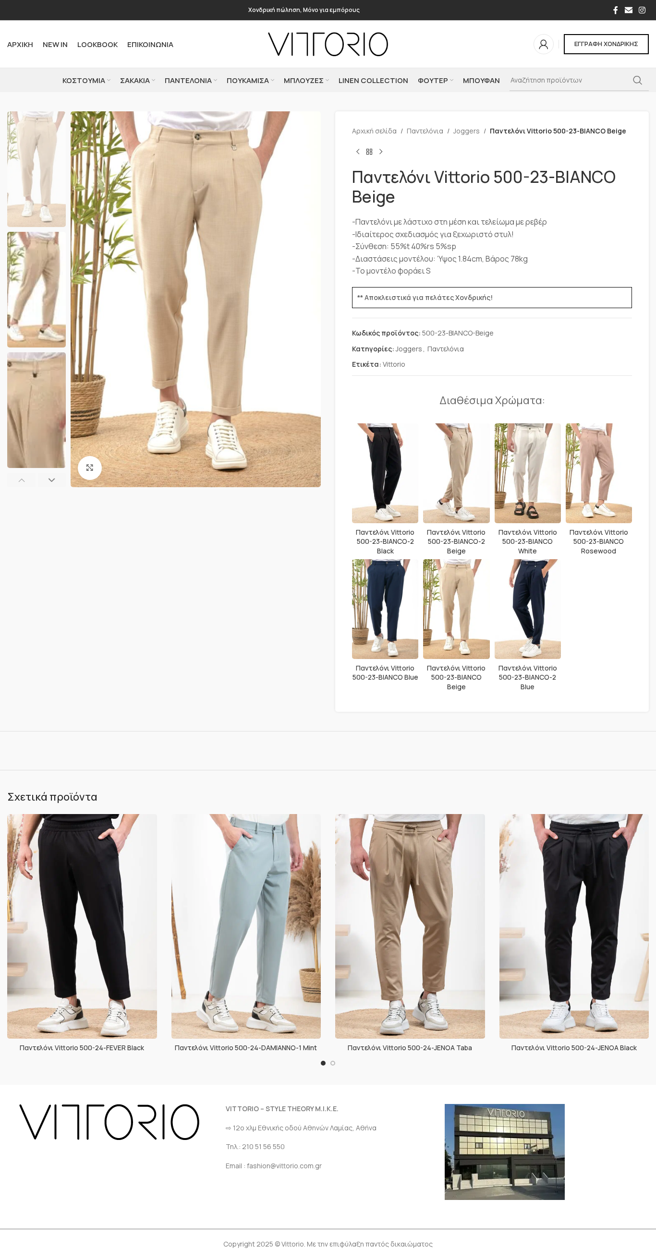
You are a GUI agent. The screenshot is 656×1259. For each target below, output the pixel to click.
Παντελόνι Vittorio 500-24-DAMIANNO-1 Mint (246, 1047)
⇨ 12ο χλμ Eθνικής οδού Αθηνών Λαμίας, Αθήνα (301, 1127)
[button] (21, 480)
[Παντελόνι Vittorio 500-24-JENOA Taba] (410, 926)
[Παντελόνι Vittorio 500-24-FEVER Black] (82, 926)
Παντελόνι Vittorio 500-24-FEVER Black (82, 1047)
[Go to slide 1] (323, 1063)
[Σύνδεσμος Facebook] (615, 10)
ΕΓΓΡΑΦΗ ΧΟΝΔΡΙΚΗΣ (606, 43)
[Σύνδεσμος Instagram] (642, 10)
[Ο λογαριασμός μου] (544, 44)
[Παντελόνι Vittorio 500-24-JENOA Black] (574, 926)
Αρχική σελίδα (374, 130)
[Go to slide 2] (332, 1063)
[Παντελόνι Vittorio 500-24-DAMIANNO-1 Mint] (246, 926)
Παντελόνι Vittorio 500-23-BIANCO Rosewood (599, 541)
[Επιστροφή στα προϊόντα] (369, 151)
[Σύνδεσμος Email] (628, 10)
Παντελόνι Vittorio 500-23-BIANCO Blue (385, 672)
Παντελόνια (425, 130)
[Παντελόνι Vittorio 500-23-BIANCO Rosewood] (599, 473)
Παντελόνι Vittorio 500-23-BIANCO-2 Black (385, 541)
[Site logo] (328, 43)
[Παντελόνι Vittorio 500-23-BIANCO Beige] (456, 609)
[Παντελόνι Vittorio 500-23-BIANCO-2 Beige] (456, 473)
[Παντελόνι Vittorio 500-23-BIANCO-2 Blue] (528, 609)
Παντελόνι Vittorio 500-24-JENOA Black (574, 1047)
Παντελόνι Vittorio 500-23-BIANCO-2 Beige (456, 541)
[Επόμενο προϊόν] (381, 151)
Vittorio (394, 364)
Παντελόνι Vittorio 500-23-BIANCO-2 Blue (527, 677)
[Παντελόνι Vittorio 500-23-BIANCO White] (528, 473)
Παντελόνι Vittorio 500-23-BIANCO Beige (456, 677)
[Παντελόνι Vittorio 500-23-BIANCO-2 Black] (385, 473)
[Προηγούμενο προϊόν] (358, 151)
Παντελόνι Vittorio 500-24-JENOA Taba (410, 1047)
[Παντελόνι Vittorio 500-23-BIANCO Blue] (385, 609)
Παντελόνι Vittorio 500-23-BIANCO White (527, 541)
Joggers (466, 130)
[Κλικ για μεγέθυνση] (90, 468)
